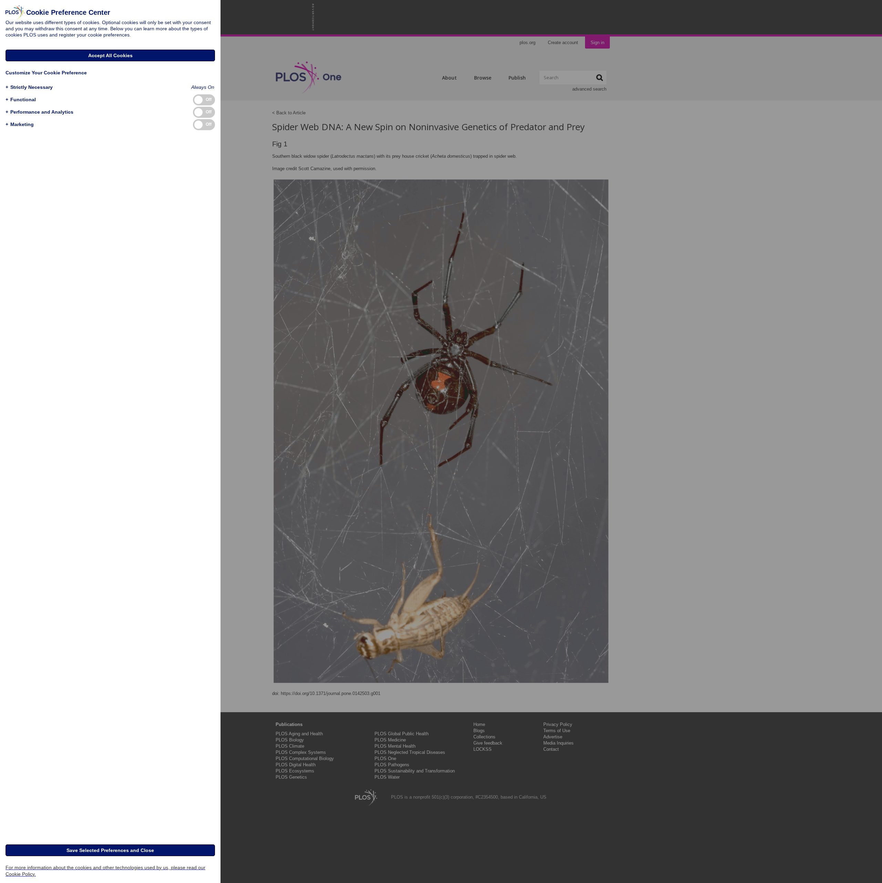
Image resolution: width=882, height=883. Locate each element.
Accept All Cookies (110, 55)
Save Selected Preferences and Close (110, 850)
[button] (29, 87)
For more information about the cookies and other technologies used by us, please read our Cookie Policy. (105, 871)
